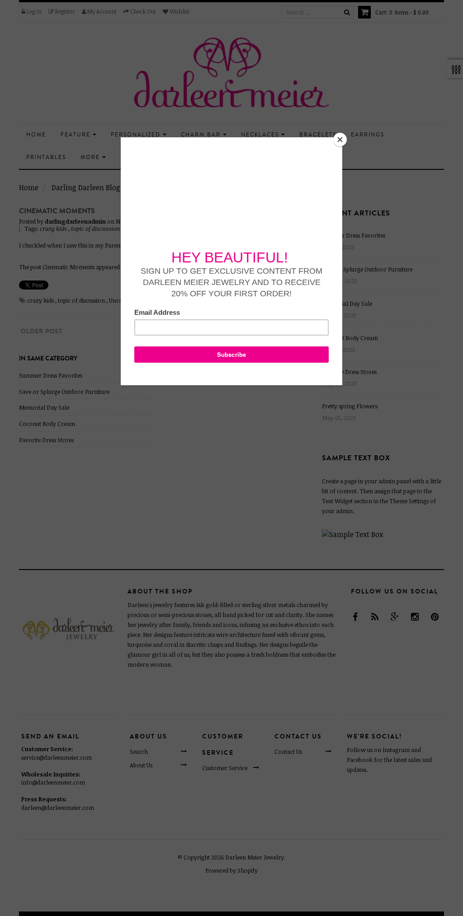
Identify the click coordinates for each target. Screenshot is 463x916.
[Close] (340, 139)
